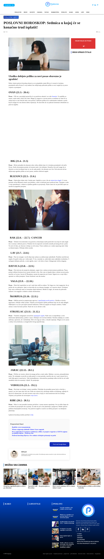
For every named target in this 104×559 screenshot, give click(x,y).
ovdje (31, 415)
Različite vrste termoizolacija (21, 427)
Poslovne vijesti (11, 17)
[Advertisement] (39, 132)
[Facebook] (93, 5)
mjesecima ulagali (56, 180)
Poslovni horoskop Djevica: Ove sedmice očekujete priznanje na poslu (34, 435)
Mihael (24, 452)
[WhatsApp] (30, 443)
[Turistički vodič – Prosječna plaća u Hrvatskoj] (39, 477)
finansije (54, 96)
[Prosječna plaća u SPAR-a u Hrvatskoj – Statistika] (88, 477)
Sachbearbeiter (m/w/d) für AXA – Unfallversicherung (67, 522)
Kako (8, 504)
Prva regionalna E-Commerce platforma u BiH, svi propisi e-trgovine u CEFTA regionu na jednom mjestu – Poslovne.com (39, 432)
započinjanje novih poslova (46, 300)
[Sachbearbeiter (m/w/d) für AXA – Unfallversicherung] (55, 524)
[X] (23, 443)
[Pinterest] (97, 5)
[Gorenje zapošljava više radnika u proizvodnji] (55, 510)
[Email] (38, 443)
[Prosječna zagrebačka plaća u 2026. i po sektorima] (15, 477)
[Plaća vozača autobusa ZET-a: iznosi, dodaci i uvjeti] (64, 477)
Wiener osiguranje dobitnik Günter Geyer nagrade (28, 429)
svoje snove (34, 395)
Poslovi (57, 504)
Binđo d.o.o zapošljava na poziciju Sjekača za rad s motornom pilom (67, 516)
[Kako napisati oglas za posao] (55, 538)
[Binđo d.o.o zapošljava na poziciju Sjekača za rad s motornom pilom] (55, 517)
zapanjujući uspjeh (38, 315)
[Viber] (34, 443)
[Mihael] (15, 454)
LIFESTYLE (35, 504)
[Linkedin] (95, 5)
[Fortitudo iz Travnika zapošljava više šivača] (55, 531)
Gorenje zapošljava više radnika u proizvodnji (66, 508)
